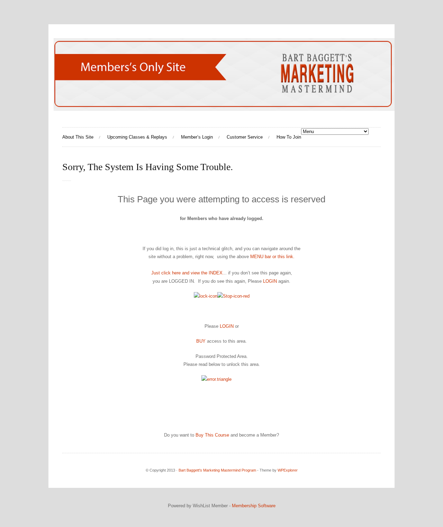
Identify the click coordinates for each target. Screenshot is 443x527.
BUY (201, 341)
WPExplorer (288, 470)
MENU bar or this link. (272, 256)
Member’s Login (197, 137)
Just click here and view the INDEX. (187, 272)
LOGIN (270, 281)
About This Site (77, 137)
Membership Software (253, 505)
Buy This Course (212, 435)
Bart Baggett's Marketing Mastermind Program (217, 470)
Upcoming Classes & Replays (137, 137)
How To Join (289, 137)
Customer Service (245, 137)
